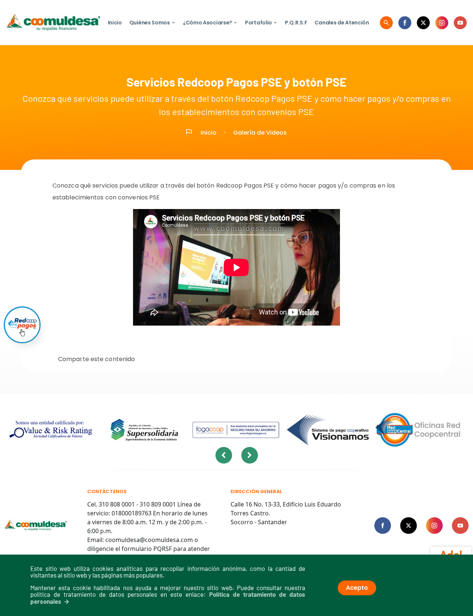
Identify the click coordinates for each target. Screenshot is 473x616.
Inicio (115, 22)
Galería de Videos (260, 132)
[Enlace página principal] (53, 23)
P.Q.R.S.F (296, 22)
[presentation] (223, 455)
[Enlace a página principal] (35, 525)
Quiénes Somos (152, 22)
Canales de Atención (341, 22)
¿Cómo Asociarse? (210, 22)
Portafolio (261, 22)
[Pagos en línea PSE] (22, 324)
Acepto (357, 587)
